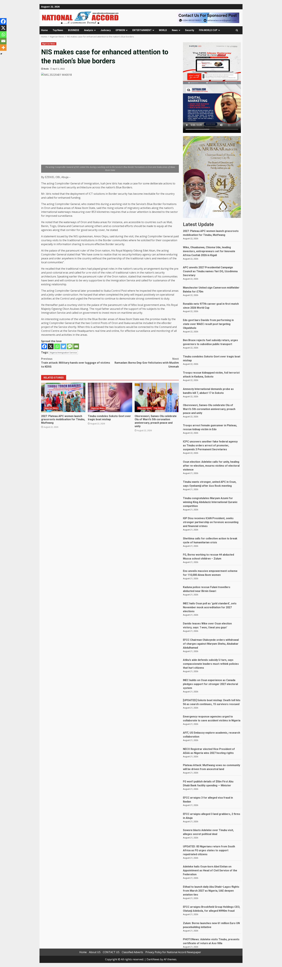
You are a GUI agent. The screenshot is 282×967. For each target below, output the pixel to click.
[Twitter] (63, 346)
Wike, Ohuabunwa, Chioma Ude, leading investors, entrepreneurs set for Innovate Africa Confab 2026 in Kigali (209, 251)
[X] (51, 346)
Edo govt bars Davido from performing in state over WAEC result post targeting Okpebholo (208, 324)
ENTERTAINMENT (142, 30)
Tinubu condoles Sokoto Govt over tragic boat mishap (110, 397)
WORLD (163, 30)
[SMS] (70, 346)
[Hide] (1, 54)
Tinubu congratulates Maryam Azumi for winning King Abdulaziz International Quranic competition (210, 502)
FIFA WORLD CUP (208, 30)
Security (189, 30)
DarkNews (153, 959)
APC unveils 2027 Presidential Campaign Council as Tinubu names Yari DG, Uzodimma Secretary (210, 271)
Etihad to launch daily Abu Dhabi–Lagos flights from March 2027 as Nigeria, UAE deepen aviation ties (211, 890)
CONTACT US (111, 952)
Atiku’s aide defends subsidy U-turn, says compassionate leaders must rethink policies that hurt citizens (211, 663)
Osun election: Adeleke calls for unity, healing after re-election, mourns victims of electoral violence (211, 465)
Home (44, 30)
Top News (58, 30)
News (175, 30)
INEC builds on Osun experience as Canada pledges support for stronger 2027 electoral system (210, 684)
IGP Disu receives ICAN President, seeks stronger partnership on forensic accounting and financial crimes (210, 522)
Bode (46, 68)
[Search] (237, 30)
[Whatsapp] (57, 346)
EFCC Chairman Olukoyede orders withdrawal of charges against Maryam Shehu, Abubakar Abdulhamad (211, 643)
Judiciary (106, 30)
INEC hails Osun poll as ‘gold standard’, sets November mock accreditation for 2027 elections (209, 607)
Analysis (88, 30)
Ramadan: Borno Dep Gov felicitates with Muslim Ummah (147, 362)
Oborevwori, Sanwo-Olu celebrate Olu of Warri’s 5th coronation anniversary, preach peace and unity (157, 397)
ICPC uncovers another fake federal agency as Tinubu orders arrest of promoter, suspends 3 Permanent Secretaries (210, 445)
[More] (3, 47)
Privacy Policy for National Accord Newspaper (173, 952)
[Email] (76, 346)
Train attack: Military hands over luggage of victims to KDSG (75, 362)
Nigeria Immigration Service (63, 352)
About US (95, 952)
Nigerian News (48, 44)
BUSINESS (73, 30)
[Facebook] (44, 346)
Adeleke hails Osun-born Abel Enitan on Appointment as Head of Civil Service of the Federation (210, 870)
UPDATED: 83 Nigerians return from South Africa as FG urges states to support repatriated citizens (209, 850)
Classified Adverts (132, 952)
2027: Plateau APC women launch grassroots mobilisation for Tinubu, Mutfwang (63, 397)
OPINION (120, 30)
